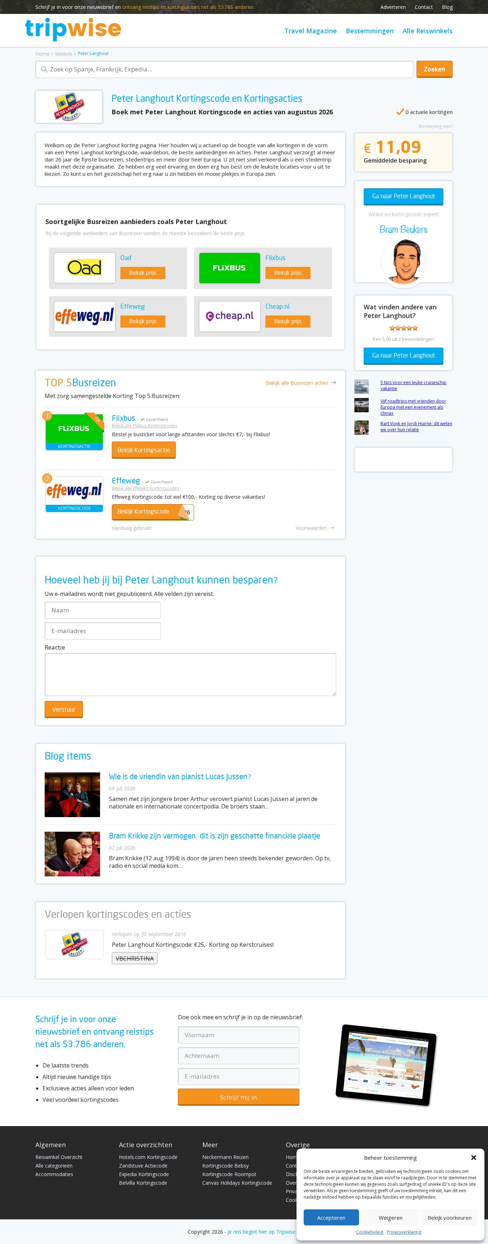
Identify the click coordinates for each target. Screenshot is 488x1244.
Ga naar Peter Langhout (403, 196)
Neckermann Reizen (225, 1157)
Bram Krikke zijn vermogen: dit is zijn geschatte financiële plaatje (214, 836)
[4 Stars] (409, 328)
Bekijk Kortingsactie (144, 450)
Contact (424, 7)
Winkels (64, 53)
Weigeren (391, 1217)
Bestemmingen (370, 30)
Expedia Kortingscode (144, 1174)
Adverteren (393, 7)
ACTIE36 (154, 512)
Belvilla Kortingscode (143, 1182)
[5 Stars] (415, 328)
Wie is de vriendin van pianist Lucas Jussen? (180, 777)
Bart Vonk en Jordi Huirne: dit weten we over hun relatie (416, 427)
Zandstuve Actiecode (143, 1165)
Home (42, 53)
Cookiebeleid (369, 1232)
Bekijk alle (297, 382)
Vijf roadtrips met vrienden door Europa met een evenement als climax (413, 407)
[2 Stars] (398, 328)
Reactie (55, 647)
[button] (473, 1157)
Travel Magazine (310, 30)
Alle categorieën (54, 1165)
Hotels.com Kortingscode (148, 1157)
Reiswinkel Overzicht (59, 1157)
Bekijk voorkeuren (450, 1217)
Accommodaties (54, 1174)
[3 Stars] (404, 328)
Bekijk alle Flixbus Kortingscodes (144, 426)
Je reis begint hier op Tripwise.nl (264, 1231)
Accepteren (331, 1217)
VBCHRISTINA (135, 958)
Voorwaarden (311, 527)
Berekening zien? (436, 126)
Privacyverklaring (404, 1232)
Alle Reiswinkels (428, 30)
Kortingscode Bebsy (225, 1165)
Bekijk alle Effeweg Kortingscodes (145, 488)
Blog (447, 7)
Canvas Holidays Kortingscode (237, 1182)
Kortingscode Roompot (229, 1174)
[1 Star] (392, 328)
